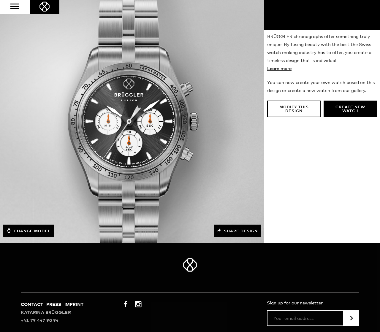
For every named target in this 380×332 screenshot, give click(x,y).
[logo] (44, 7)
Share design (240, 231)
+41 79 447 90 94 (40, 320)
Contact (32, 304)
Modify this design (294, 109)
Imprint (74, 304)
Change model (31, 231)
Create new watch (350, 109)
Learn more (279, 68)
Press (53, 304)
